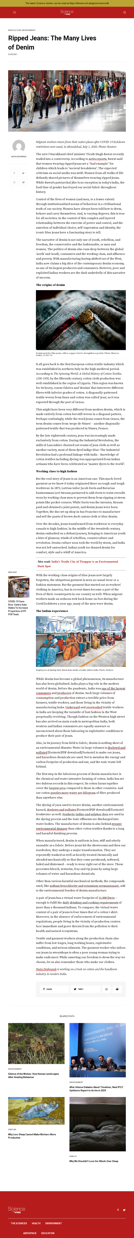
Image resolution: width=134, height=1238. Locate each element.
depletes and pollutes (61, 810)
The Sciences (19, 1223)
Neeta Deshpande (18, 157)
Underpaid (72, 707)
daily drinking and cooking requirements (90, 903)
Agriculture (14, 30)
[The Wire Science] (67, 12)
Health (73, 1156)
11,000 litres (107, 898)
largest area (57, 788)
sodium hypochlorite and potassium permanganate (84, 886)
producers (64, 693)
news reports (97, 159)
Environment (29, 30)
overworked (94, 707)
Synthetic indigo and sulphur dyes (85, 814)
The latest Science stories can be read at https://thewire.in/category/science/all (67, 3)
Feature (12, 1130)
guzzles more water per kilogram (73, 793)
